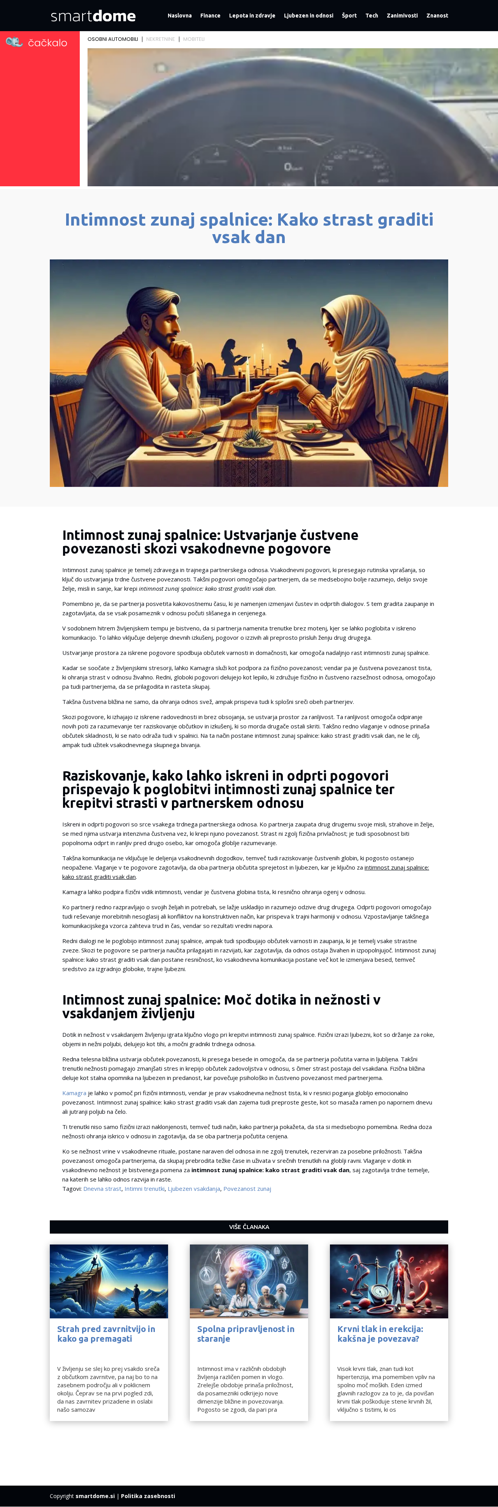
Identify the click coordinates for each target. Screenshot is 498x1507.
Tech (371, 16)
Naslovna (180, 16)
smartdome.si (95, 1496)
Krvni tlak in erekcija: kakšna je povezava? (380, 1333)
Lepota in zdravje (252, 16)
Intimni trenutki (144, 1188)
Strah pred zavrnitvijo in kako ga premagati (106, 1333)
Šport (349, 16)
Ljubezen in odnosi (308, 16)
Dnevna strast (102, 1188)
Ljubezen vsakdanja (194, 1188)
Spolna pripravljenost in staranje (246, 1333)
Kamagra (74, 1093)
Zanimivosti (402, 16)
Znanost (437, 16)
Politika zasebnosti (148, 1496)
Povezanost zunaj (247, 1188)
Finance (210, 16)
